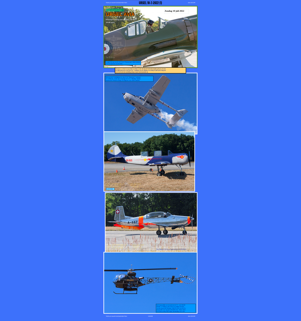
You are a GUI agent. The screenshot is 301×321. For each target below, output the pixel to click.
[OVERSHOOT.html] (150, 317)
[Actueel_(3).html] (117, 3)
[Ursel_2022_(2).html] (192, 3)
